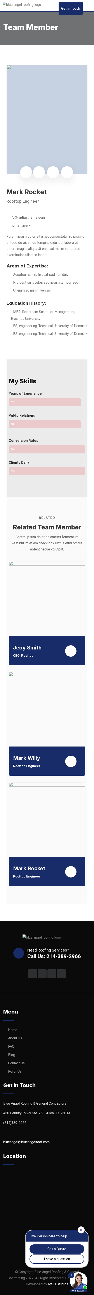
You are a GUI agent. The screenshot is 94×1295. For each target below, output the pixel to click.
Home (12, 1030)
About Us (15, 1038)
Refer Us (15, 1071)
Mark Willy (26, 758)
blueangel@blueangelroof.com (26, 1142)
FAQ (11, 1046)
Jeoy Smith (27, 647)
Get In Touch (70, 8)
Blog (11, 1055)
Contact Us (16, 1063)
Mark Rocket (29, 868)
